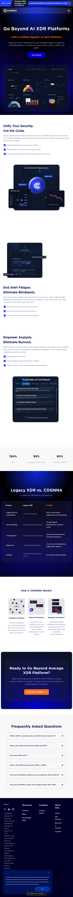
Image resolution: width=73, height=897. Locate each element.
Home (57, 813)
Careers (25, 811)
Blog (24, 814)
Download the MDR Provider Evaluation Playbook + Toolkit (50, 3)
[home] (10, 10)
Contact (58, 832)
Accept (42, 889)
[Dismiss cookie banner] (49, 873)
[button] (68, 10)
